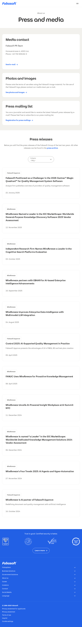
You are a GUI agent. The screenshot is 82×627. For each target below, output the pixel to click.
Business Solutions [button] (8, 571)
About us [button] (5, 578)
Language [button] (5, 596)
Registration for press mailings (18, 120)
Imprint (4, 618)
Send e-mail (10, 64)
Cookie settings (7, 621)
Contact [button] (5, 589)
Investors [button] (5, 585)
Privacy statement (8, 612)
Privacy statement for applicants (13, 609)
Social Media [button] (7, 592)
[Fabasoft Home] (10, 3)
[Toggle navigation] (77, 3)
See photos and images (15, 92)
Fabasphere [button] (6, 567)
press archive (52, 148)
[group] (41, 183)
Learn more (40, 550)
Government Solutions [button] (10, 574)
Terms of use (6, 615)
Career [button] (4, 582)
